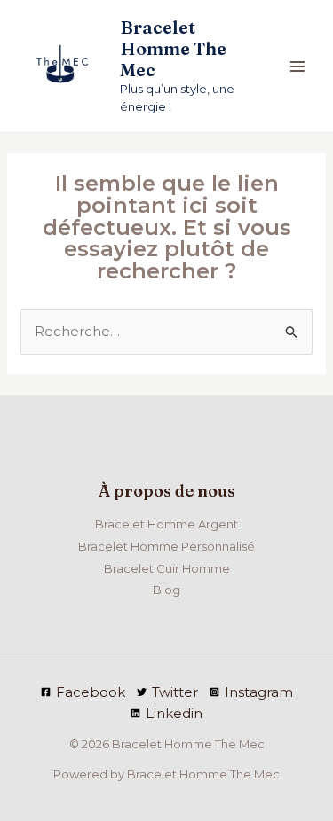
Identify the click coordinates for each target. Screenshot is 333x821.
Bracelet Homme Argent (166, 524)
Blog (166, 590)
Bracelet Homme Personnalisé (166, 546)
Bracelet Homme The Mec (173, 48)
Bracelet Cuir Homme (167, 568)
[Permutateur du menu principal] (297, 66)
